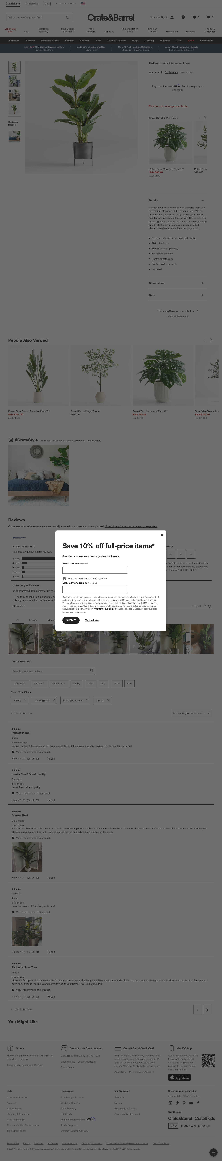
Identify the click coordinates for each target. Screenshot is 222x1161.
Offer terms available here (105, 608)
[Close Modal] (162, 535)
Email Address (75, 563)
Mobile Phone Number (79, 582)
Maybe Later (92, 620)
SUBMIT (71, 620)
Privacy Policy (86, 608)
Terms (153, 605)
